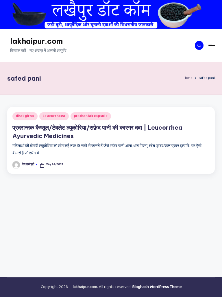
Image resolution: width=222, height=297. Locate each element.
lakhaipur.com (36, 41)
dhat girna (25, 116)
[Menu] (211, 45)
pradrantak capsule (91, 116)
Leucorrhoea (54, 116)
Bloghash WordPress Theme (157, 287)
